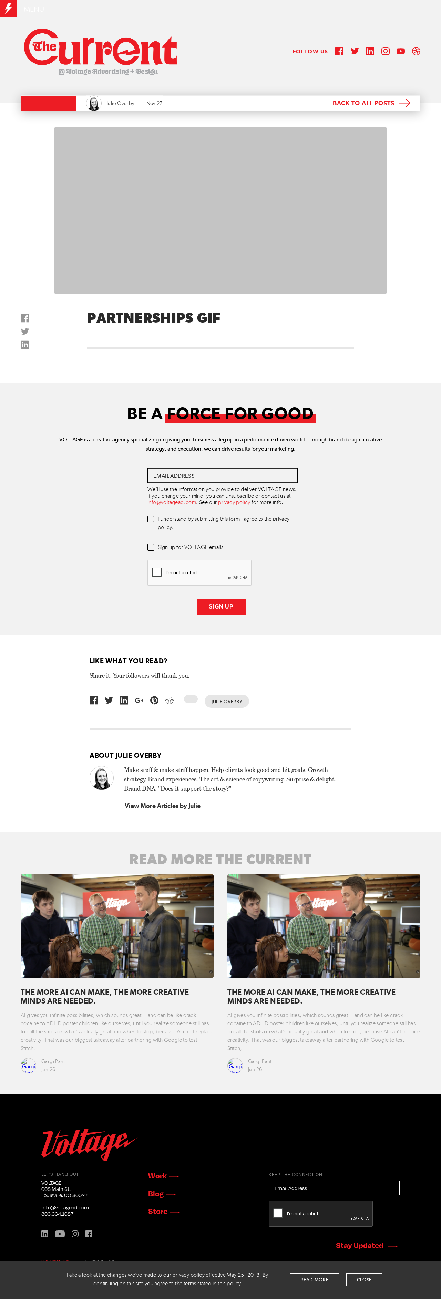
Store (157, 1211)
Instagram (75, 1233)
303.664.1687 (57, 1213)
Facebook (88, 1233)
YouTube (60, 1233)
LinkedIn (44, 1233)
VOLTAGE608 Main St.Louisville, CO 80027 (64, 1189)
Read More (314, 1280)
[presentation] (199, 573)
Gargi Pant (53, 1061)
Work (157, 1175)
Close (364, 1280)
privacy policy (234, 503)
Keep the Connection (295, 1174)
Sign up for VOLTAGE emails (190, 547)
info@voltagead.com (171, 503)
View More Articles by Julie (163, 806)
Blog (156, 1193)
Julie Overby (121, 103)
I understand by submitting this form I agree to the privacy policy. (224, 523)
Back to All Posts (363, 104)
